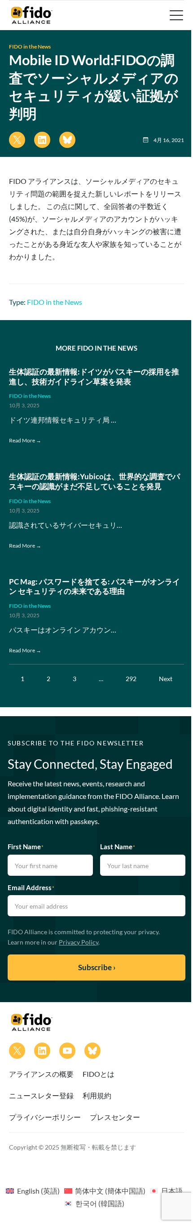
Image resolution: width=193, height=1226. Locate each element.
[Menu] (175, 15)
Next (165, 678)
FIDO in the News (30, 46)
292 (131, 678)
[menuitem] (32, 1190)
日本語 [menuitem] (172, 1190)
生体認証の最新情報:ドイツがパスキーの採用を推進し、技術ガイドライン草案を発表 (94, 376)
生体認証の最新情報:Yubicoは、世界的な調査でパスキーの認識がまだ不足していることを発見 (94, 481)
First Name (26, 847)
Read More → (25, 440)
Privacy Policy (78, 942)
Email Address (31, 887)
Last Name (117, 847)
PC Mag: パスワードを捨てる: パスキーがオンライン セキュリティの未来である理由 (94, 586)
